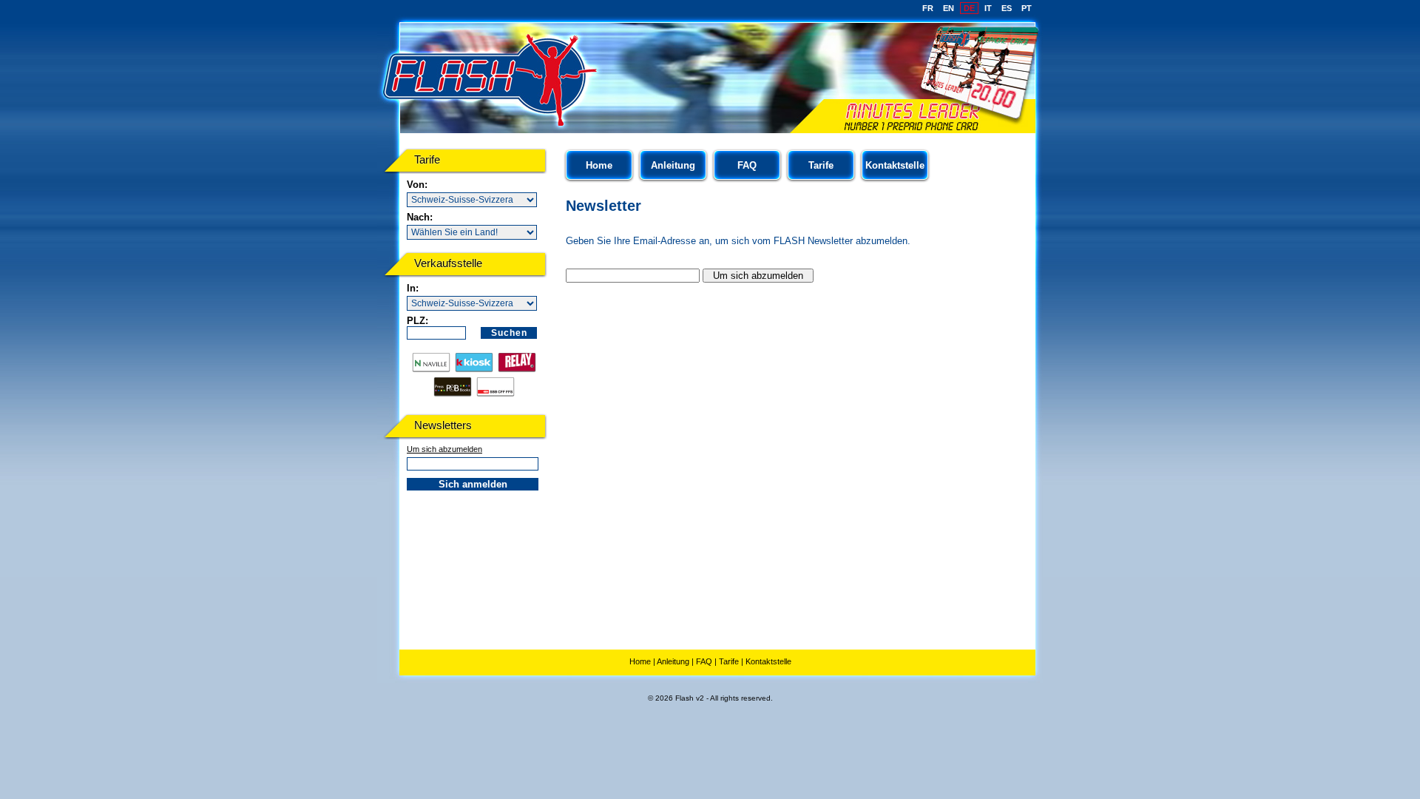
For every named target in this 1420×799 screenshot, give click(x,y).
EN (948, 8)
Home (599, 165)
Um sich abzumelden (444, 449)
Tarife (821, 165)
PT (1026, 8)
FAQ (747, 165)
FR (927, 8)
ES (1006, 8)
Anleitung (673, 165)
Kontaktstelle (894, 165)
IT (988, 8)
